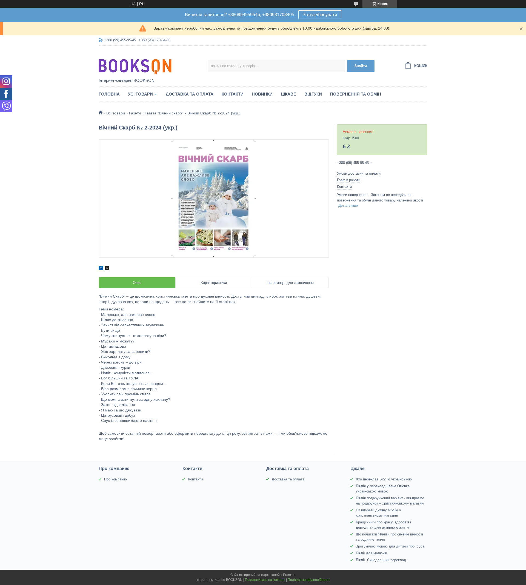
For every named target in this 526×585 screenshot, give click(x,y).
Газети (135, 113)
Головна (109, 94)
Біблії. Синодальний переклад (381, 560)
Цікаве (288, 94)
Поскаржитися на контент (265, 580)
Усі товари (140, 94)
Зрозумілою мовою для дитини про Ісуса (390, 546)
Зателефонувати (320, 14)
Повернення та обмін (355, 94)
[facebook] (101, 269)
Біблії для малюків (371, 553)
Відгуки (313, 94)
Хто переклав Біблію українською (384, 479)
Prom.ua (289, 575)
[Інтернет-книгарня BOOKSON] (147, 62)
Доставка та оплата (189, 94)
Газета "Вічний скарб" (164, 113)
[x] (107, 269)
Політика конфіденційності (309, 580)
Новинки (262, 94)
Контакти (233, 94)
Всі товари (115, 113)
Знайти (361, 66)
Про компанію (115, 479)
